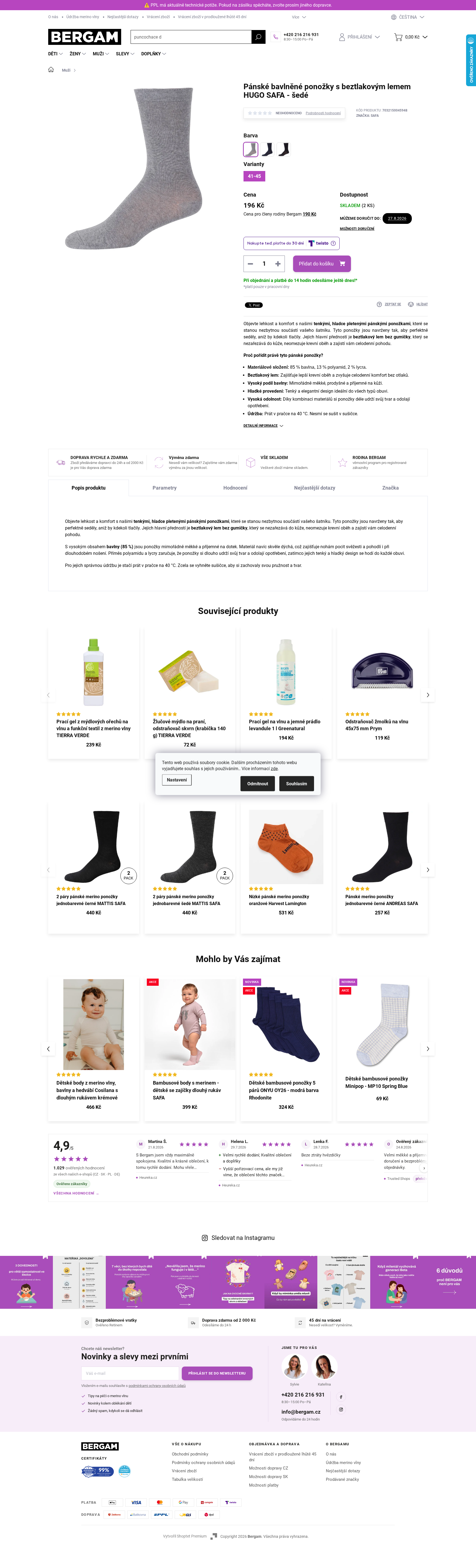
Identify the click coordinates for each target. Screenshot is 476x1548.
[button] (428, 695)
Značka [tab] (390, 488)
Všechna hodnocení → (76, 1193)
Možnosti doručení (357, 229)
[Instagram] (341, 1409)
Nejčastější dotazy (123, 17)
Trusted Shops (398, 1179)
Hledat (258, 37)
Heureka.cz (148, 1177)
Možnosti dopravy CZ (268, 1468)
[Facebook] (341, 1397)
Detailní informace (261, 426)
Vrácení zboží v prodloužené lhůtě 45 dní (212, 17)
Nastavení (177, 780)
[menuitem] (56, 54)
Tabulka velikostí (187, 1479)
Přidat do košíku (316, 264)
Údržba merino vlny (82, 17)
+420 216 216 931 (303, 1395)
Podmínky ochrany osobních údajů (203, 1462)
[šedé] (251, 149)
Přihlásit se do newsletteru (217, 1373)
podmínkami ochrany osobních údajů (157, 1386)
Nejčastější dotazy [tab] (314, 488)
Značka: (367, 116)
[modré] (267, 149)
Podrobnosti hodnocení (323, 113)
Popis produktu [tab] (89, 488)
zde (274, 768)
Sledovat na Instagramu (243, 1237)
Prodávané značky (342, 1479)
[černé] (284, 149)
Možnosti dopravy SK (268, 1476)
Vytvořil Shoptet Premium (185, 1536)
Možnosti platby (263, 1485)
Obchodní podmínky (190, 1454)
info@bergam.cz (301, 1412)
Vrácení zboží (158, 17)
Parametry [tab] (165, 488)
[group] (93, 1049)
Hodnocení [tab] (235, 488)
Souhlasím (296, 783)
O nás (53, 17)
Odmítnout (257, 783)
